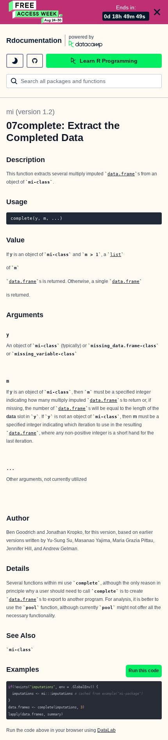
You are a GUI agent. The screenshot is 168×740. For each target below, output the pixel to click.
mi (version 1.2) (30, 112)
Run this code (144, 670)
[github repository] (35, 61)
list (115, 254)
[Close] (157, 12)
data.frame (121, 173)
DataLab (106, 730)
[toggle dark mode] (14, 61)
